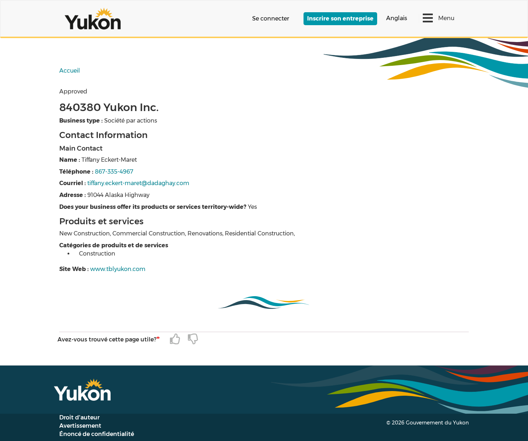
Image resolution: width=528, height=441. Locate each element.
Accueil (69, 70)
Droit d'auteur (79, 417)
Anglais (396, 18)
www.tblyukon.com (117, 269)
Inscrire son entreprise (340, 18)
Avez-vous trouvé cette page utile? (106, 339)
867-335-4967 (114, 171)
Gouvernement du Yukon (437, 422)
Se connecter (270, 18)
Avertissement (80, 425)
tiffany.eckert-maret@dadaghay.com (138, 183)
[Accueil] (95, 18)
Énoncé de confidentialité (96, 434)
